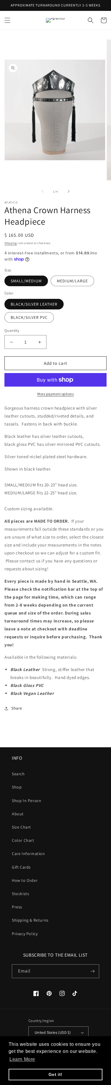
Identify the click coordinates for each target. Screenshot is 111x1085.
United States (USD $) (53, 1032)
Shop (17, 787)
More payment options (55, 394)
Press (17, 907)
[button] (7, 20)
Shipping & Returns (30, 920)
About (18, 813)
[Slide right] (68, 191)
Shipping (10, 243)
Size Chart (21, 827)
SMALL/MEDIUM (26, 281)
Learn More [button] (22, 1059)
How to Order (25, 880)
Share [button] (16, 708)
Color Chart (23, 840)
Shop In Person (26, 800)
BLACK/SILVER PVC (29, 317)
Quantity (11, 330)
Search (18, 773)
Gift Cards (21, 867)
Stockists (20, 893)
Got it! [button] (55, 1074)
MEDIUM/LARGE (72, 281)
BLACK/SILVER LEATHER (34, 304)
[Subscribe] (92, 971)
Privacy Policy (25, 933)
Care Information (28, 853)
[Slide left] (42, 191)
